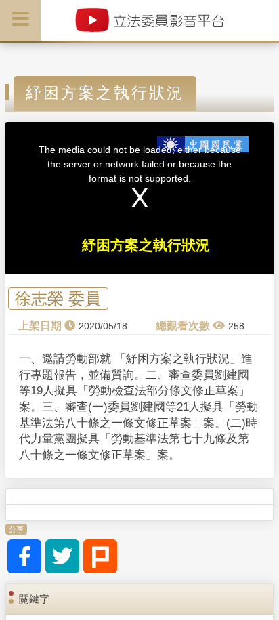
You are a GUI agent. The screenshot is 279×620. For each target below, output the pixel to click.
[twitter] (62, 556)
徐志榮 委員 (58, 298)
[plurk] (100, 556)
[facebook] (24, 556)
